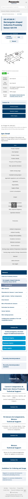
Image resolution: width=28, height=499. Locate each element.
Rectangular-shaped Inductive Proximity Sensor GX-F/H (17, 95)
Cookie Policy (6, 490)
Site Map (6, 488)
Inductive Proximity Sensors (8, 14)
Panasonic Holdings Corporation (18, 490)
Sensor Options (6, 311)
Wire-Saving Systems (7, 315)
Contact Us (14, 407)
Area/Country (15, 492)
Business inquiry (14, 111)
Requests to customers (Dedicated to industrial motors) (12, 479)
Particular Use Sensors (8, 307)
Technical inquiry (14, 106)
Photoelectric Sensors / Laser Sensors (12, 292)
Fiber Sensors (5, 288)
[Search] (25, 7)
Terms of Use (12, 488)
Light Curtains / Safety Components (12, 296)
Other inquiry (14, 116)
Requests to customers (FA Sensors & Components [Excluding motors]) (12, 474)
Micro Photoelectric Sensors (9, 303)
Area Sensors (5, 300)
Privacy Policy (20, 488)
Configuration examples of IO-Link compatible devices (11, 319)
